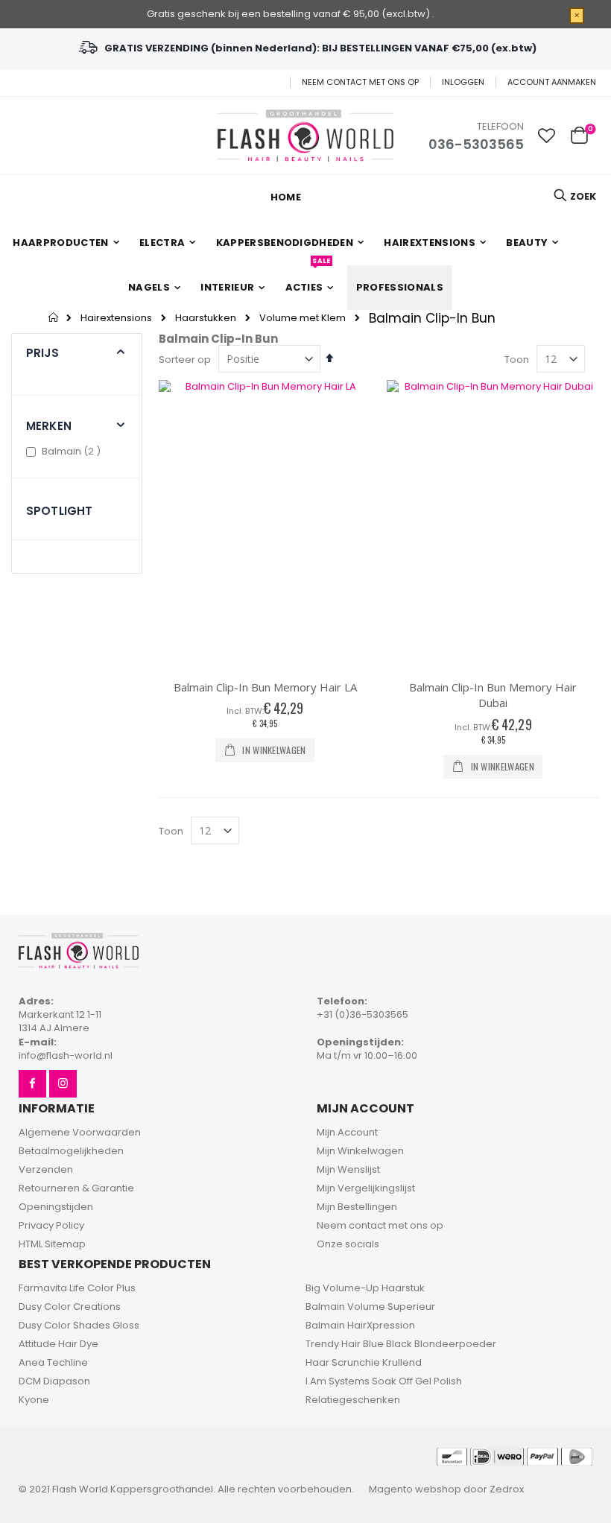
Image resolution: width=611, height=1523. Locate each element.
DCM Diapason (54, 1381)
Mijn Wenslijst (348, 1169)
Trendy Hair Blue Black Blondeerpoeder (401, 1344)
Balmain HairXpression (360, 1325)
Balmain (73, 451)
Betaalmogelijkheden (71, 1151)
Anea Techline (53, 1362)
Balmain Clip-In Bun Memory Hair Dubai (493, 695)
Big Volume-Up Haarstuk (365, 1288)
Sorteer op (185, 359)
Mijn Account (347, 1132)
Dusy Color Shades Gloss (79, 1325)
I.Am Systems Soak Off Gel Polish (384, 1381)
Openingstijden (56, 1207)
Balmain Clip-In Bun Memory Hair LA (265, 687)
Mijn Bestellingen (357, 1207)
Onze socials (348, 1244)
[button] (547, 136)
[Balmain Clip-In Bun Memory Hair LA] (265, 522)
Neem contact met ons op (360, 82)
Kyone (34, 1400)
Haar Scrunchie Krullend (364, 1362)
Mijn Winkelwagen (360, 1151)
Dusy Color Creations (70, 1306)
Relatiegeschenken (353, 1400)
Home (54, 317)
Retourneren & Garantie (76, 1188)
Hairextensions (116, 318)
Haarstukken (205, 318)
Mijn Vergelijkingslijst (366, 1188)
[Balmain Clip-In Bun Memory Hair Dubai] (493, 522)
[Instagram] (63, 1084)
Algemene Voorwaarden (80, 1132)
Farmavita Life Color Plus (77, 1288)
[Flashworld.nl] (305, 136)
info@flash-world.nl (66, 1055)
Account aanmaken (551, 82)
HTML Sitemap (52, 1244)
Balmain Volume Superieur (370, 1306)
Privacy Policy (51, 1225)
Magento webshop (415, 1489)
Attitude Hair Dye (58, 1344)
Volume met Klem (302, 318)
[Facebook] (32, 1084)
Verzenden (46, 1169)
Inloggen (463, 82)
